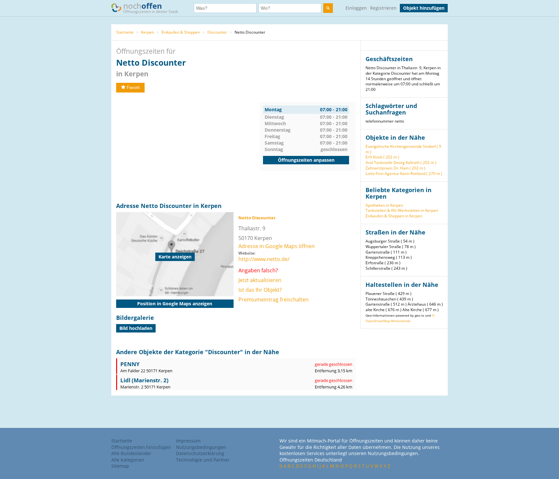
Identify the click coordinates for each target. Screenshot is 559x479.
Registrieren (383, 8)
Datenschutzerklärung (200, 453)
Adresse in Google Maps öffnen (276, 246)
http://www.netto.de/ (264, 259)
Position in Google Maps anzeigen (174, 303)
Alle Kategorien (127, 460)
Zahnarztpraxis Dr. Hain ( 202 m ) (395, 168)
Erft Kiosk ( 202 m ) (382, 157)
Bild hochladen (135, 328)
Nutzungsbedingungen (201, 447)
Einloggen (356, 8)
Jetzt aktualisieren (259, 280)
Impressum (188, 441)
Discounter (217, 32)
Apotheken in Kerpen (384, 205)
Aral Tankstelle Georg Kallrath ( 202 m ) (401, 162)
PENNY (130, 364)
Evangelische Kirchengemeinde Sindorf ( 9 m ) (403, 149)
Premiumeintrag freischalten (273, 299)
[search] (328, 8)
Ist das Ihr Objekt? (260, 289)
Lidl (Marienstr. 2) (144, 380)
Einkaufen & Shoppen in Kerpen (394, 216)
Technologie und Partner (203, 460)
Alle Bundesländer (131, 453)
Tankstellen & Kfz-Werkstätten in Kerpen (402, 210)
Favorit (133, 87)
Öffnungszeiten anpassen (306, 160)
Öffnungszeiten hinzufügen (141, 447)
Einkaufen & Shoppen (180, 32)
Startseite (125, 32)
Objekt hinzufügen (423, 8)
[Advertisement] (188, 147)
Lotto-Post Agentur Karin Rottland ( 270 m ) (404, 173)
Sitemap (120, 466)
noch (150, 7)
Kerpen (147, 32)
